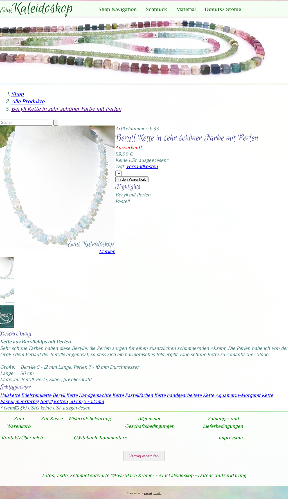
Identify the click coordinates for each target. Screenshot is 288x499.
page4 (148, 493)
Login (157, 493)
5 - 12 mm (94, 401)
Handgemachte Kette (101, 395)
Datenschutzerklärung (222, 475)
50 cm (75, 401)
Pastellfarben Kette (145, 395)
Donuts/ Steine (223, 9)
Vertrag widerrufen (144, 456)
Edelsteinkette (36, 395)
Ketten (60, 401)
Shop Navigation (117, 9)
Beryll (46, 401)
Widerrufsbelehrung (89, 418)
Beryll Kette (65, 395)
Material (186, 9)
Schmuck (156, 9)
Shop (17, 94)
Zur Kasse (52, 418)
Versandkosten (142, 166)
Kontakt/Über (16, 437)
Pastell (7, 401)
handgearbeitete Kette (190, 395)
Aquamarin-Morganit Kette (244, 395)
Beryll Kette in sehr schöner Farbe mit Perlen (66, 108)
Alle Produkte (27, 101)
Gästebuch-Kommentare (100, 437)
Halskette (10, 395)
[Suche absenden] (55, 123)
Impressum (273, 418)
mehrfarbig (27, 401)
